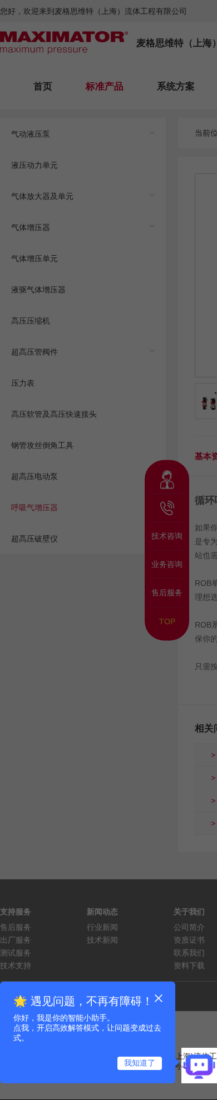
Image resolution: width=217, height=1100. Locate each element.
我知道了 (139, 1062)
